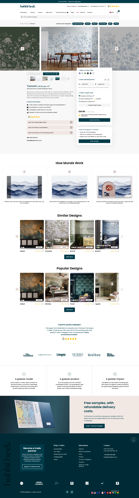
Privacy (81, 457)
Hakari (22, 251)
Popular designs (78, 23)
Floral (26, 23)
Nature (95, 23)
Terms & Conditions (85, 459)
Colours (32, 12)
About (56, 459)
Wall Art (80, 12)
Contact (89, 12)
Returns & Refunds (84, 451)
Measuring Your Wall (60, 454)
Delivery (81, 449)
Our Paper (57, 451)
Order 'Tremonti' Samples (94, 426)
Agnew (97, 304)
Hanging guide (58, 457)
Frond (72, 304)
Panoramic (103, 23)
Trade (72, 12)
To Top (133, 439)
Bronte (72, 251)
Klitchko (48, 304)
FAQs (80, 454)
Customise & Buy (94, 120)
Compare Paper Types (94, 105)
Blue (110, 23)
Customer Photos (61, 12)
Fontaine (48, 251)
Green (116, 23)
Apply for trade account (32, 466)
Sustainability (58, 449)
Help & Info (49, 12)
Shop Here (78, 1)
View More (69, 257)
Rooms (40, 12)
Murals (88, 23)
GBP (113, 12)
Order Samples (94, 141)
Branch (98, 251)
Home (21, 23)
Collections (23, 12)
